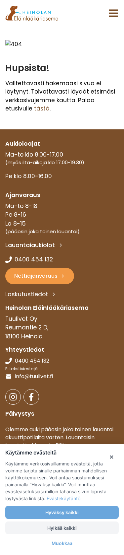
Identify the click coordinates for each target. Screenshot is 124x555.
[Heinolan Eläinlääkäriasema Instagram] (13, 397)
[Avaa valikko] (113, 13)
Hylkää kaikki (62, 528)
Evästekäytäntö (63, 498)
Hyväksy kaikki (62, 512)
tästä (42, 108)
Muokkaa (62, 543)
